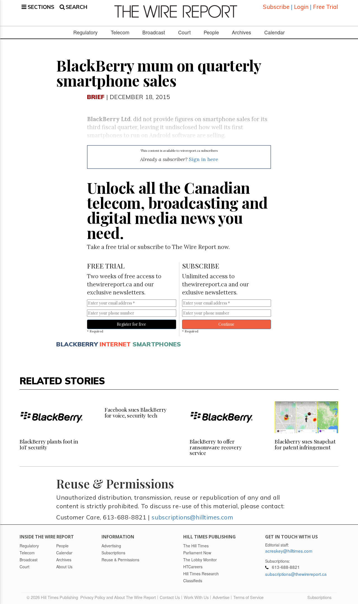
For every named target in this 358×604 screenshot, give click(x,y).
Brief (95, 96)
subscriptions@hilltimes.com (192, 517)
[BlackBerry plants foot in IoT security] (51, 417)
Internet (115, 344)
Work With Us (196, 597)
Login (301, 6)
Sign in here (203, 159)
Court (184, 32)
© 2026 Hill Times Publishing (53, 597)
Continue (226, 324)
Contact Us (170, 597)
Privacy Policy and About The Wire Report (118, 597)
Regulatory (85, 32)
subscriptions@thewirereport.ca (296, 574)
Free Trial (325, 6)
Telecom (120, 32)
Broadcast (153, 32)
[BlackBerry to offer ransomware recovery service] (221, 417)
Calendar (274, 32)
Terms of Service (248, 597)
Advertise (221, 597)
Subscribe (276, 6)
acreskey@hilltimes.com (288, 551)
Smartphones (157, 344)
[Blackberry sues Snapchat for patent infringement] (306, 417)
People (211, 32)
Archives (241, 32)
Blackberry (77, 344)
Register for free (131, 324)
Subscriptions (319, 597)
